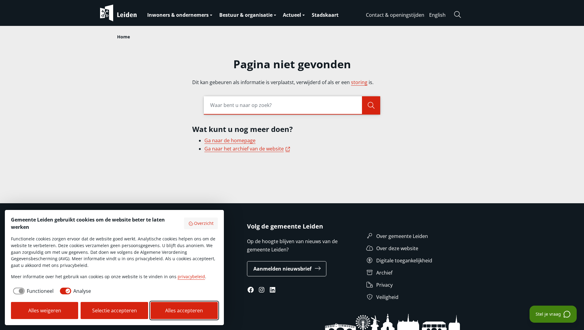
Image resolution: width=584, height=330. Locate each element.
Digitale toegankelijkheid (404, 260)
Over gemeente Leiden (402, 236)
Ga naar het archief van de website (248, 148)
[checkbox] (32, 291)
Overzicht (204, 223)
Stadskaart (325, 15)
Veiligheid (387, 297)
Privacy (384, 285)
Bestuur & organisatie (246, 15)
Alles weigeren (44, 310)
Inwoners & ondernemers (178, 15)
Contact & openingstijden (395, 15)
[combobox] (292, 105)
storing (359, 82)
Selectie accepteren (114, 310)
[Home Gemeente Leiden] (130, 13)
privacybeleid (191, 276)
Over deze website (397, 248)
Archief (384, 272)
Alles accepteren (184, 310)
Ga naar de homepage (229, 140)
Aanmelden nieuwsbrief (282, 268)
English (437, 15)
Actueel (292, 15)
